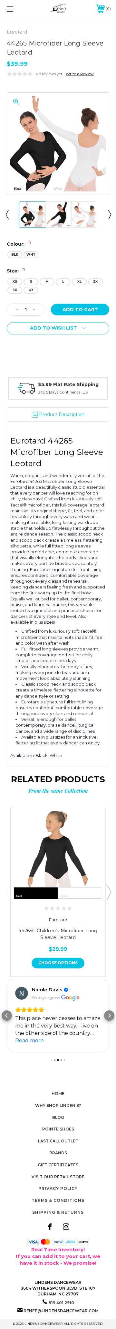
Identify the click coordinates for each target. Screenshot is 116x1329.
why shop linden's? (58, 1105)
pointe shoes (58, 1129)
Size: (16, 271)
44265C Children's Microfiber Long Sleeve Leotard (57, 934)
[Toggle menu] (17, 9)
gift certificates (58, 1164)
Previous (7, 214)
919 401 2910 (61, 1302)
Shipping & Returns (58, 1212)
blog (58, 1117)
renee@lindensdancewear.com (61, 1310)
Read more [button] (29, 1041)
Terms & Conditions (58, 1200)
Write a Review (80, 73)
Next (109, 214)
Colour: (19, 244)
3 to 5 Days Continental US (63, 392)
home (58, 1093)
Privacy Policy (58, 1188)
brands (58, 1152)
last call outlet (58, 1141)
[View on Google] (21, 993)
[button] (7, 1015)
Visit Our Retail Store (58, 1176)
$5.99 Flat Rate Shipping (68, 384)
